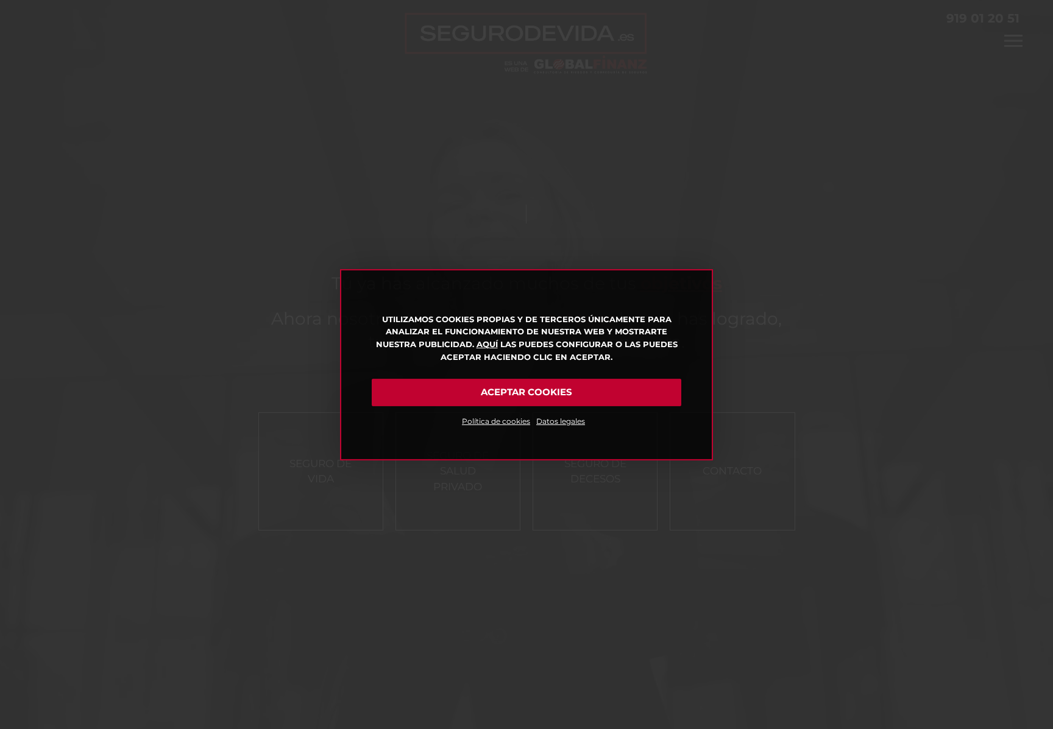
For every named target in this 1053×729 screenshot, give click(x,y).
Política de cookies (496, 421)
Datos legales (560, 421)
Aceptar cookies (526, 392)
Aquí (487, 344)
